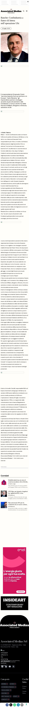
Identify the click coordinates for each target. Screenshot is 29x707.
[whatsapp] (14, 704)
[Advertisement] (14, 530)
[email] (22, 704)
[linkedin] (18, 704)
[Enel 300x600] (14, 570)
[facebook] (7, 704)
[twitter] (10, 704)
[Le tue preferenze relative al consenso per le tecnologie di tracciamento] (26, 704)
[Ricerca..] (23, 11)
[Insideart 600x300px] (14, 603)
